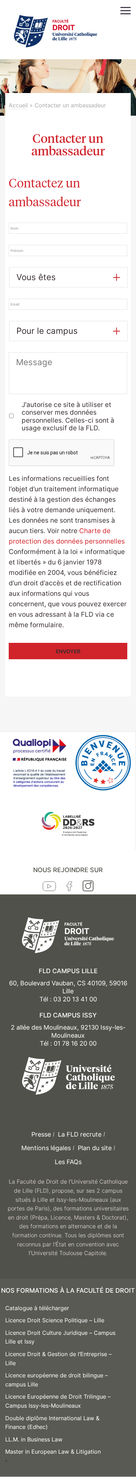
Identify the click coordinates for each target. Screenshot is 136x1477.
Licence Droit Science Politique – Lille (54, 1320)
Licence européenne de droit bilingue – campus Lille (56, 1380)
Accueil (18, 105)
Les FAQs (68, 1162)
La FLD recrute (79, 1134)
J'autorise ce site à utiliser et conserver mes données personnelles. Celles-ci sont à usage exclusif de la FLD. (68, 416)
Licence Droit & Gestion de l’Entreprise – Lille (58, 1359)
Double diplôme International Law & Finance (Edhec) (52, 1423)
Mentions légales (46, 1148)
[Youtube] (49, 887)
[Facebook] (69, 887)
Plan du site (95, 1148)
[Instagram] (88, 887)
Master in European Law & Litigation (53, 1451)
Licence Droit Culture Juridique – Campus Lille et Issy (60, 1337)
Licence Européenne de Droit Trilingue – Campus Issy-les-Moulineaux (58, 1401)
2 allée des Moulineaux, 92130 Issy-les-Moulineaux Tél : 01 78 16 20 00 (68, 1035)
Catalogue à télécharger (37, 1308)
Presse (41, 1134)
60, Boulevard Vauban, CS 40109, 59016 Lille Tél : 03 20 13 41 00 (68, 991)
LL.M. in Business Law (33, 1439)
